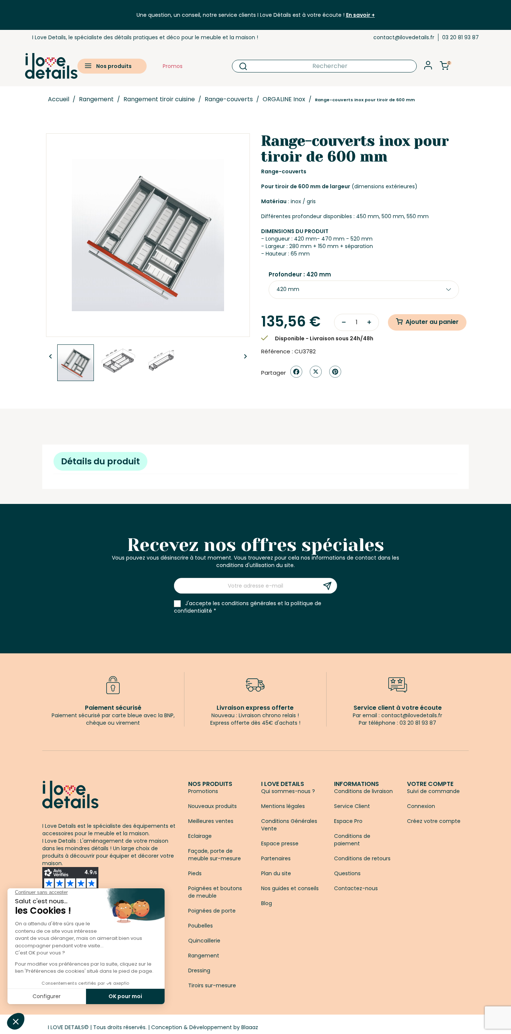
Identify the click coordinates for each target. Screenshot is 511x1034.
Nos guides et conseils (290, 888)
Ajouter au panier (432, 322)
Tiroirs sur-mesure (212, 985)
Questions (347, 873)
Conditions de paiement (352, 839)
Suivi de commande (433, 791)
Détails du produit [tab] (100, 461)
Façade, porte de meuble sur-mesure (214, 854)
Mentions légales (283, 806)
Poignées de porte (212, 910)
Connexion (421, 806)
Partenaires (276, 858)
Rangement (203, 955)
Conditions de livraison (363, 791)
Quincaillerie (204, 940)
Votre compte (430, 784)
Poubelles (200, 925)
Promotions (203, 791)
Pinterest (335, 371)
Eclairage (200, 836)
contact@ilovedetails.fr (403, 37)
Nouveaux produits (212, 806)
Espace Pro (348, 821)
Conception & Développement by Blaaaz (204, 1027)
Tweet (315, 371)
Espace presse (280, 843)
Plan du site (276, 873)
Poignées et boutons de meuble (215, 892)
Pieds (195, 873)
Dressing (199, 970)
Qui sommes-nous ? (288, 791)
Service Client (352, 806)
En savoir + (360, 15)
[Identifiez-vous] (428, 67)
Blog (266, 903)
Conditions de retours (362, 858)
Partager (296, 371)
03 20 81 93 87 (460, 37)
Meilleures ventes (210, 821)
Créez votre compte (433, 821)
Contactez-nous (356, 888)
